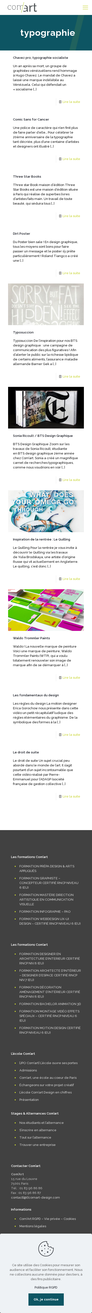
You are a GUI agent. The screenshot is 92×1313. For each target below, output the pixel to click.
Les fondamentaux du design (36, 695)
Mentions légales (32, 1226)
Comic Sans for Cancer (31, 119)
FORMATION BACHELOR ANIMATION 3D (50, 1004)
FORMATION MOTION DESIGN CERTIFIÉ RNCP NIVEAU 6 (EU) (50, 1030)
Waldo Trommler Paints (31, 638)
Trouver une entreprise (37, 1145)
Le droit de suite (26, 752)
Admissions (28, 1070)
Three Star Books (27, 176)
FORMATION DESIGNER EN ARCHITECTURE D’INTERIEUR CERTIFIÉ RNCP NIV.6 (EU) (49, 958)
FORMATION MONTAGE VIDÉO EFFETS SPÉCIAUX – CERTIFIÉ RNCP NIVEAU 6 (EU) (49, 1015)
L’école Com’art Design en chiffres (45, 1092)
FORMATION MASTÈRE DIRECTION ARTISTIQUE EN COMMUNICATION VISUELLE (46, 899)
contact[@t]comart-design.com (35, 1197)
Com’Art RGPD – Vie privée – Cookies (47, 1219)
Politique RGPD (46, 1287)
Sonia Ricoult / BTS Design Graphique (43, 436)
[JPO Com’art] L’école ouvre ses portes (48, 1063)
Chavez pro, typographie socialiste (40, 58)
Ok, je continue (46, 1299)
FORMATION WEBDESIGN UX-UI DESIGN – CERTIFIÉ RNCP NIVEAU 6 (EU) (50, 921)
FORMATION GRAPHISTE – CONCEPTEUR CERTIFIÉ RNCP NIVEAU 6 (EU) (49, 882)
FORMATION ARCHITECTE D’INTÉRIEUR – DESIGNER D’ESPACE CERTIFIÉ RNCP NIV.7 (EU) (50, 975)
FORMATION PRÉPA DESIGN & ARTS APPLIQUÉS (46, 868)
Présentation (29, 1100)
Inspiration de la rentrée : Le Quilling (41, 539)
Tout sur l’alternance (35, 1137)
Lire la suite (71, 102)
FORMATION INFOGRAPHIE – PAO (45, 911)
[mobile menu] (85, 7)
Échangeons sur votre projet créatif (46, 1085)
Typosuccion (23, 332)
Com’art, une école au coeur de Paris (48, 1078)
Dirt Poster (21, 233)
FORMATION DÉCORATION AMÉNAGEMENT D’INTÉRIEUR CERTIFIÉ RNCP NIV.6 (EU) (49, 991)
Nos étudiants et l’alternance (41, 1123)
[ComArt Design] (22, 7)
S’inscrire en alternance (37, 1130)
